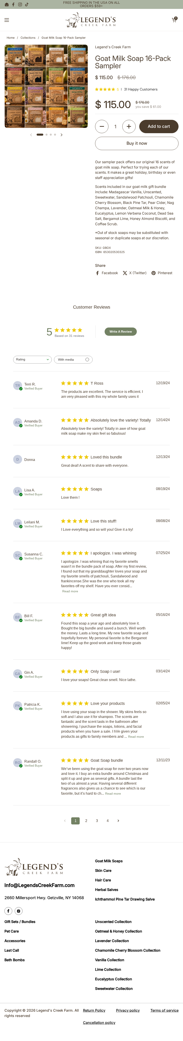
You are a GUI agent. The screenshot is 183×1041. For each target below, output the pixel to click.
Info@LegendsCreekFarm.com (39, 885)
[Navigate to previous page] (64, 820)
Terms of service (164, 1010)
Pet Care (11, 931)
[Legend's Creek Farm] (90, 20)
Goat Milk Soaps (109, 861)
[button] (174, 20)
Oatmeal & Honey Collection (118, 931)
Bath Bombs (14, 960)
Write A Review (121, 331)
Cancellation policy (99, 1022)
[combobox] (32, 360)
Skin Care (103, 870)
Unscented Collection (113, 921)
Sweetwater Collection (114, 988)
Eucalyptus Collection (113, 979)
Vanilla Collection (109, 960)
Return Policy (94, 1010)
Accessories (14, 941)
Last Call (11, 950)
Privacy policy (128, 1010)
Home (11, 37)
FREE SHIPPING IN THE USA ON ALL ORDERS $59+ (91, 4)
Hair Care (103, 880)
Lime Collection (108, 969)
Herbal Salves (106, 889)
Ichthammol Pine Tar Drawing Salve (125, 899)
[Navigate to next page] (118, 820)
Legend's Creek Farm (54, 1010)
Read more (70, 591)
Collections (28, 37)
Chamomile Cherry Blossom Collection (127, 950)
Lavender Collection (112, 941)
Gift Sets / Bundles (19, 921)
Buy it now (137, 143)
